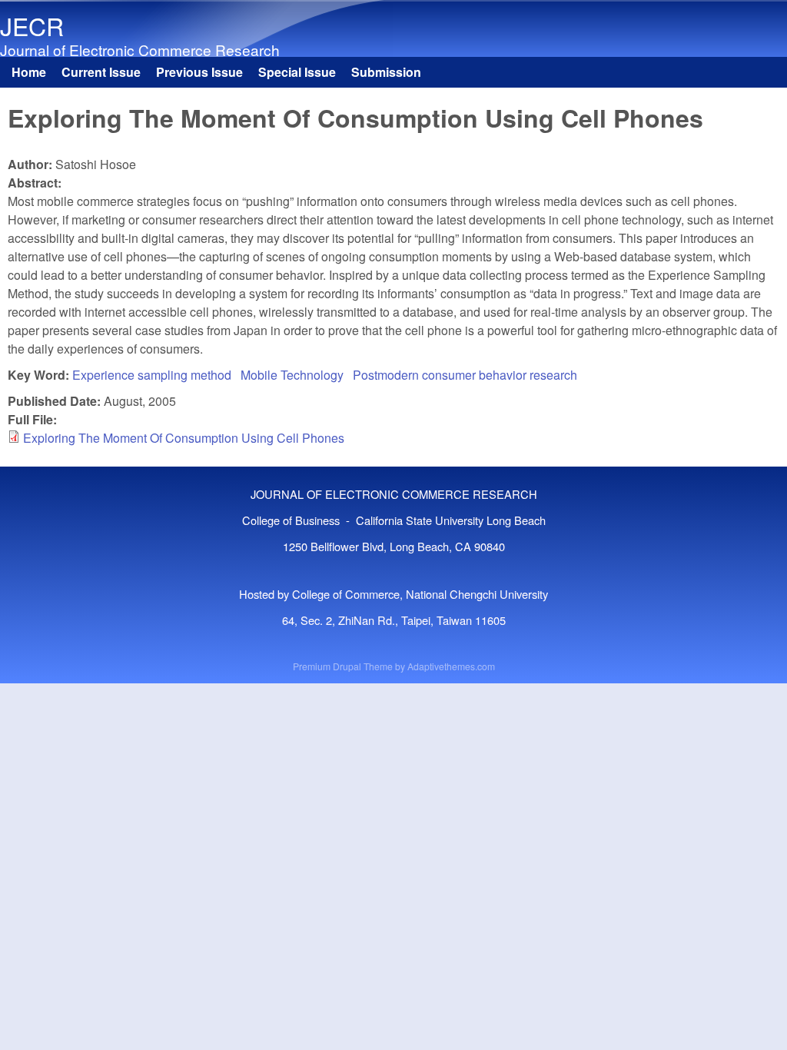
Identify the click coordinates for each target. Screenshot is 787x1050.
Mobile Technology (292, 375)
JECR (32, 25)
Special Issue (297, 72)
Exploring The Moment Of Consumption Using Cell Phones (183, 438)
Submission (386, 72)
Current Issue (101, 72)
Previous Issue (199, 72)
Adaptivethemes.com (451, 666)
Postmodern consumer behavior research (465, 375)
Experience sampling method (151, 375)
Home (29, 72)
